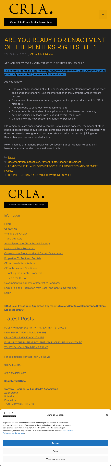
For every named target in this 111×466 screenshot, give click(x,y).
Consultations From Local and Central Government (33, 253)
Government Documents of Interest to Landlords (32, 283)
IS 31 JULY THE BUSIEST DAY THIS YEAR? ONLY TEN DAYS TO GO (43, 342)
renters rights (49, 161)
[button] (106, 414)
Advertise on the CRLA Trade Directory (27, 243)
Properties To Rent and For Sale (22, 258)
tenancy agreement (70, 161)
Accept (55, 443)
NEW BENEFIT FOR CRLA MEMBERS (25, 332)
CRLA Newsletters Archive (19, 263)
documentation (17, 161)
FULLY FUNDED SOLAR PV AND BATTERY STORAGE (35, 327)
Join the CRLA (17, 278)
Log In (7, 292)
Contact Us (10, 228)
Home (7, 223)
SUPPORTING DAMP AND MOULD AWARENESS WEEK (39, 175)
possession (33, 161)
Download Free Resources (19, 248)
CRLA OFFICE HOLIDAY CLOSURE (24, 337)
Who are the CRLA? (15, 233)
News (11, 157)
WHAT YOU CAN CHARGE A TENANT (26, 347)
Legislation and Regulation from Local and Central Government (40, 287)
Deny (55, 451)
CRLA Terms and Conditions (20, 268)
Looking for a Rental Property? (24, 273)
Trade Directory (13, 238)
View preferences (55, 459)
